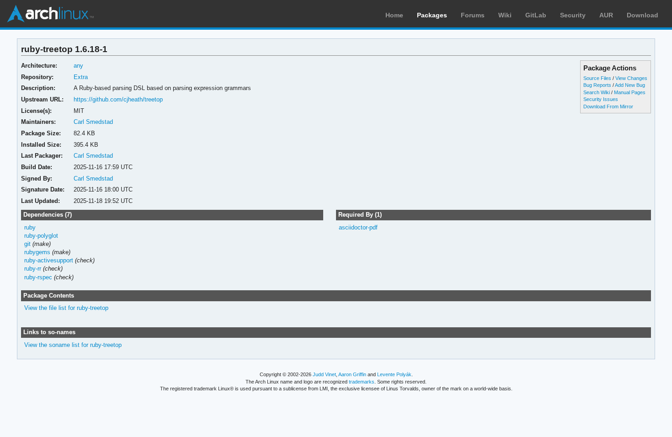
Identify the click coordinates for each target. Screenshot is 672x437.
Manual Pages (629, 92)
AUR (606, 15)
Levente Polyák (394, 374)
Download (642, 15)
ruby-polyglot (41, 235)
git (27, 243)
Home (394, 15)
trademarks (361, 381)
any (78, 65)
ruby (30, 227)
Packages (432, 15)
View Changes (631, 78)
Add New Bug (630, 85)
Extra (81, 77)
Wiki (505, 15)
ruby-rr (32, 268)
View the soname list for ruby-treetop (73, 344)
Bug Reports (597, 85)
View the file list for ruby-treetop (66, 307)
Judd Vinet (324, 374)
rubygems (37, 252)
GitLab (535, 15)
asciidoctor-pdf (358, 227)
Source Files (597, 78)
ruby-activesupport (48, 260)
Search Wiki (596, 92)
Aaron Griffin (352, 374)
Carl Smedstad (93, 121)
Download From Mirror (608, 106)
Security (573, 15)
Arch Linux (50, 14)
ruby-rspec (38, 277)
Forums (473, 15)
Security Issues (600, 99)
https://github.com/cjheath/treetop (118, 99)
